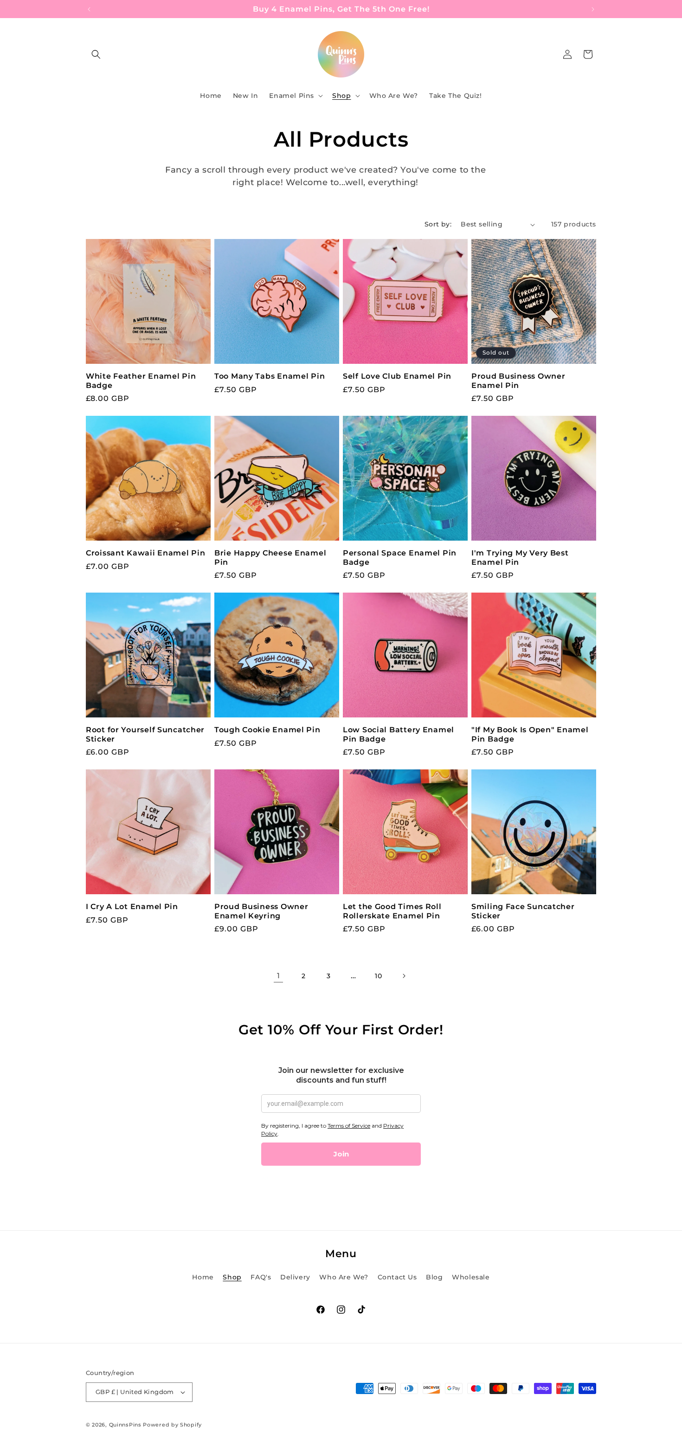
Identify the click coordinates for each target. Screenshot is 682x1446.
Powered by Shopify (172, 1424)
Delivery (295, 1277)
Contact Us (397, 1277)
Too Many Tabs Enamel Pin (269, 376)
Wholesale (470, 1277)
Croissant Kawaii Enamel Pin (145, 553)
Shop (232, 1277)
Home (202, 1277)
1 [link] (278, 975)
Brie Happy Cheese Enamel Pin (270, 557)
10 (378, 976)
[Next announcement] (593, 9)
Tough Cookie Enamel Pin (267, 729)
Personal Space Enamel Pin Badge (400, 557)
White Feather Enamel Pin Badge (141, 380)
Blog (434, 1277)
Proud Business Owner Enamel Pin (518, 380)
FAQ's (261, 1277)
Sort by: (438, 224)
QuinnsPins (125, 1424)
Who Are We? (343, 1277)
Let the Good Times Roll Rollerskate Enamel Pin (392, 911)
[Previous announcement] (89, 9)
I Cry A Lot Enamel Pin (132, 906)
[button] (96, 54)
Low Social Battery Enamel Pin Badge (398, 734)
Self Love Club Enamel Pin (397, 376)
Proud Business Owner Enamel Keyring (261, 911)
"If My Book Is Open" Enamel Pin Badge (529, 734)
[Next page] (403, 976)
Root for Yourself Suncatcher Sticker (145, 734)
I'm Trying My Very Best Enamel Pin (520, 557)
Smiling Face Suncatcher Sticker (523, 911)
